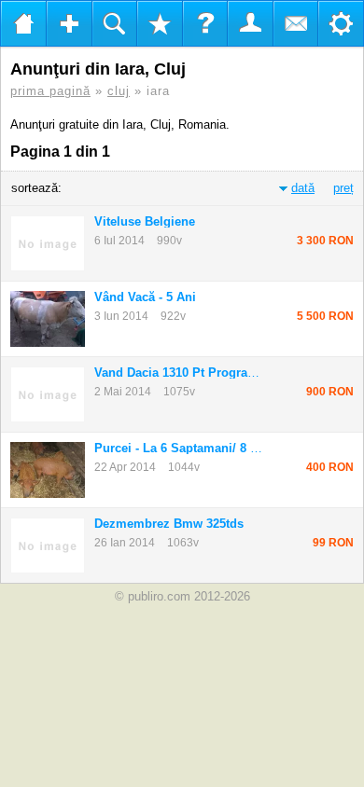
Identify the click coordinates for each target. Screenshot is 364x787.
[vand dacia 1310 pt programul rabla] (47, 394)
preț (343, 188)
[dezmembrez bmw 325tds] (47, 545)
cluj (118, 91)
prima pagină (50, 91)
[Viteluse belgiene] (47, 243)
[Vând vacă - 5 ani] (47, 319)
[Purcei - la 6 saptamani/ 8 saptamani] (47, 470)
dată (303, 188)
